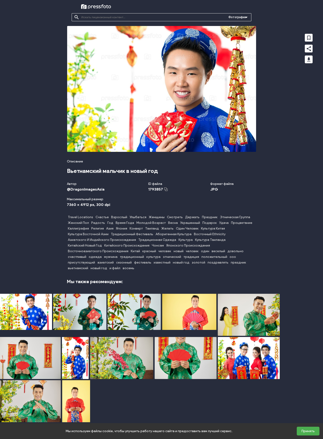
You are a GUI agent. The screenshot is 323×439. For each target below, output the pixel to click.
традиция (191, 257)
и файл (114, 268)
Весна (173, 223)
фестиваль (142, 262)
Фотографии (237, 17)
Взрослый (119, 217)
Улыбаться (138, 217)
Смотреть (175, 217)
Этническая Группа (235, 217)
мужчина (111, 257)
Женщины (157, 217)
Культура (186, 240)
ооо (233, 257)
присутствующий (81, 262)
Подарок (209, 223)
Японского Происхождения (188, 245)
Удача (224, 223)
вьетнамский (78, 268)
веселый (218, 251)
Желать (167, 228)
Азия (109, 228)
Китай (135, 251)
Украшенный (190, 223)
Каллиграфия (78, 228)
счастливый (77, 257)
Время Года (125, 223)
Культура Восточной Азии (88, 234)
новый (178, 251)
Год (110, 223)
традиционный (132, 257)
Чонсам (158, 245)
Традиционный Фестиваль (132, 234)
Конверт (136, 228)
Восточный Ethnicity (210, 234)
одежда (95, 257)
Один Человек (187, 228)
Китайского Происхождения (126, 245)
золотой (198, 262)
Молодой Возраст (151, 223)
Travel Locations (80, 217)
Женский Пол (78, 223)
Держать (192, 217)
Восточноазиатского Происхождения (98, 251)
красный (149, 251)
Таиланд (152, 228)
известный (162, 262)
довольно (235, 251)
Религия (97, 228)
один (205, 251)
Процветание (241, 223)
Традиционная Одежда (157, 240)
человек (164, 251)
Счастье (102, 217)
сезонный (124, 262)
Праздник (210, 217)
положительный (214, 257)
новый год (181, 262)
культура (153, 257)
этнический (172, 257)
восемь (128, 268)
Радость (98, 223)
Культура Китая (213, 228)
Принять (308, 431)
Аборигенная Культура (174, 234)
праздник (238, 262)
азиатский (105, 262)
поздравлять (218, 262)
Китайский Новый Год (85, 245)
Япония (121, 228)
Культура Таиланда (210, 240)
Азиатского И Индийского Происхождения (102, 240)
